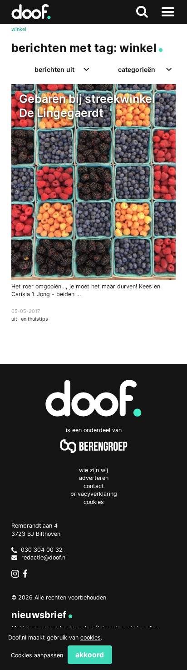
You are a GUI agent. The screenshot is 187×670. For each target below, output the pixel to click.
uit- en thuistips (29, 319)
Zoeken (142, 12)
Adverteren (93, 477)
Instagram (15, 573)
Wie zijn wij (93, 470)
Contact (94, 486)
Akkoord (89, 654)
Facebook (27, 573)
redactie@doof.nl (44, 557)
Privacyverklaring (93, 493)
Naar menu (168, 12)
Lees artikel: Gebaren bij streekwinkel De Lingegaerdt (93, 212)
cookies (90, 637)
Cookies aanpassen (37, 655)
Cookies (94, 502)
